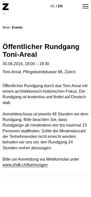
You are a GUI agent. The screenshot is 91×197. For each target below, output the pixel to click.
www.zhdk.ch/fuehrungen (25, 165)
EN (60, 6)
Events (17, 27)
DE (52, 6)
